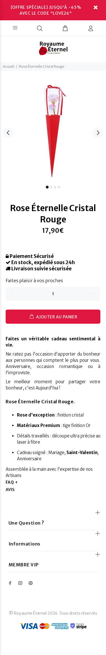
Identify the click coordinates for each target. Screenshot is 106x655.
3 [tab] (55, 187)
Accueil (8, 66)
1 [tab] (47, 187)
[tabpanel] (53, 129)
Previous (8, 132)
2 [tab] (51, 187)
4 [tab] (59, 187)
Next (97, 132)
